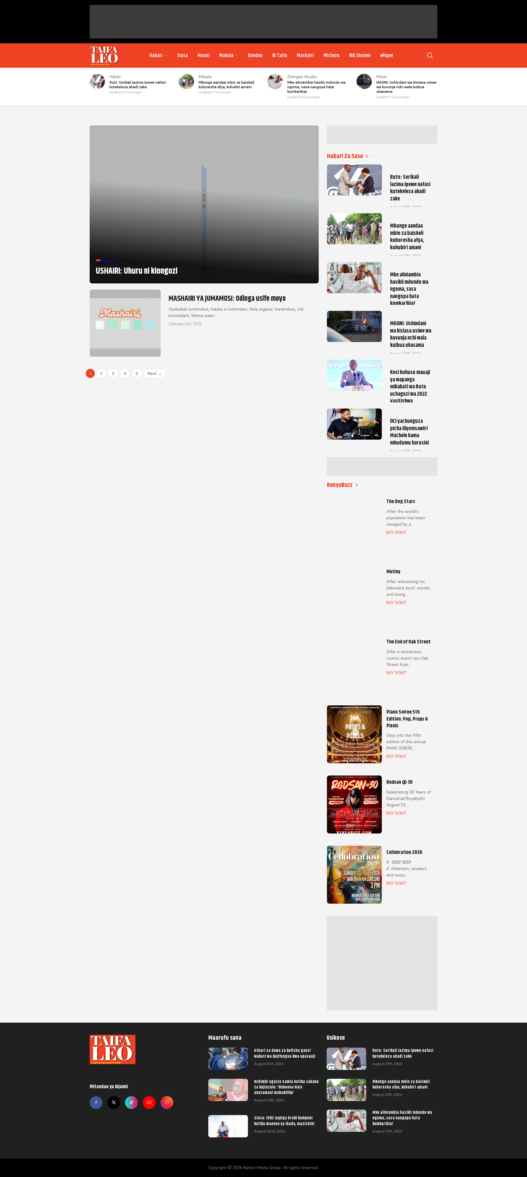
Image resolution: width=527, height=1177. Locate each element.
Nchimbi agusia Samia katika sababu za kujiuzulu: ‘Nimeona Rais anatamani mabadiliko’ (286, 1087)
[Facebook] (96, 1102)
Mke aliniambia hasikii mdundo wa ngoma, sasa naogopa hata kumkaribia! (402, 1118)
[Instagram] (167, 1102)
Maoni (204, 55)
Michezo (331, 55)
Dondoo (255, 55)
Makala (226, 55)
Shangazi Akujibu (302, 76)
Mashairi (305, 55)
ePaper (386, 55)
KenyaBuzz (340, 484)
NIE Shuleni (360, 55)
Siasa (182, 55)
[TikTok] (131, 1103)
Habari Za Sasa (345, 156)
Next (155, 373)
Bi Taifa (279, 55)
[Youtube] (149, 1103)
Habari (156, 55)
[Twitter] (114, 1102)
